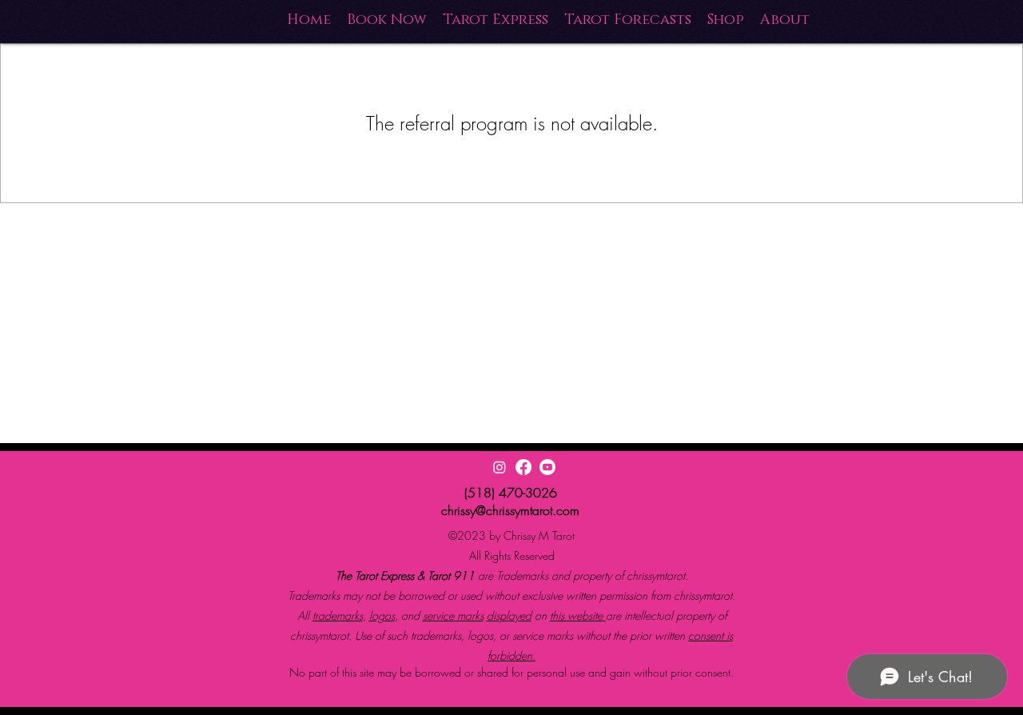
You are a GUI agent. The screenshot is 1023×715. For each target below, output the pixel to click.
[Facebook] (523, 467)
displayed (509, 615)
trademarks (337, 615)
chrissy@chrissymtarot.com (510, 510)
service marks (453, 615)
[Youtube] (547, 467)
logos (382, 615)
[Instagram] (500, 467)
